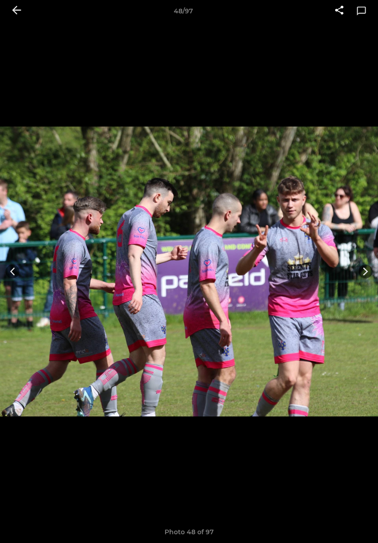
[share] (339, 11)
